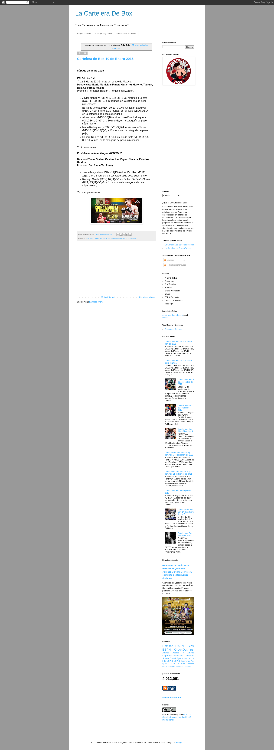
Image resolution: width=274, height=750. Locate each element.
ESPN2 (177, 661)
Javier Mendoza (100, 238)
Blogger (179, 742)
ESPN (190, 646)
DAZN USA (174, 664)
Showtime (178, 655)
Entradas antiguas (147, 297)
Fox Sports (189, 658)
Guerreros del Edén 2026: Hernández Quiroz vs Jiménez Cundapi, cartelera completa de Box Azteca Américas (177, 571)
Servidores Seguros (173, 329)
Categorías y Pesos (103, 34)
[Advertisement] (116, 270)
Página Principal (108, 297)
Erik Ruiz (89, 238)
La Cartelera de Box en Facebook (179, 245)
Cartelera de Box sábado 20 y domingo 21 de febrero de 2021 (178, 473)
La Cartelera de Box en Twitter (178, 248)
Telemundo (185, 661)
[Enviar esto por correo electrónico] (118, 234)
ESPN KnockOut (174, 649)
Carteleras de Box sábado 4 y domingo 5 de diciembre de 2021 (179, 454)
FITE (164, 661)
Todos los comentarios (176, 265)
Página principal (84, 34)
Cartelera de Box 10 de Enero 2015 (105, 59)
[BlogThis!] (121, 234)
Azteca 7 (178, 652)
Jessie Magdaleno (115, 238)
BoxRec (167, 646)
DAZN (179, 646)
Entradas (170, 260)
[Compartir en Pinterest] (130, 234)
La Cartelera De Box (103, 13)
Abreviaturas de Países (126, 34)
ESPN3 (170, 661)
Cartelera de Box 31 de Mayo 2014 (185, 430)
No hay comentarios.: (104, 234)
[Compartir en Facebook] (127, 234)
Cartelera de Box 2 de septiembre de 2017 (186, 381)
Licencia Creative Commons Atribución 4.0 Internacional (176, 717)
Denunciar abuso (171, 697)
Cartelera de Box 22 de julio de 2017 (185, 407)
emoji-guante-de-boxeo (172, 315)
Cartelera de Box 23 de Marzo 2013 (185, 534)
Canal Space (176, 658)
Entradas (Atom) (96, 302)
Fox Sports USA (168, 666)
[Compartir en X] (124, 234)
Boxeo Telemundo (187, 664)
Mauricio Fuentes (129, 238)
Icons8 (165, 318)
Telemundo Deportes (183, 666)
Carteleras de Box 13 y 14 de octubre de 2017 (186, 512)
